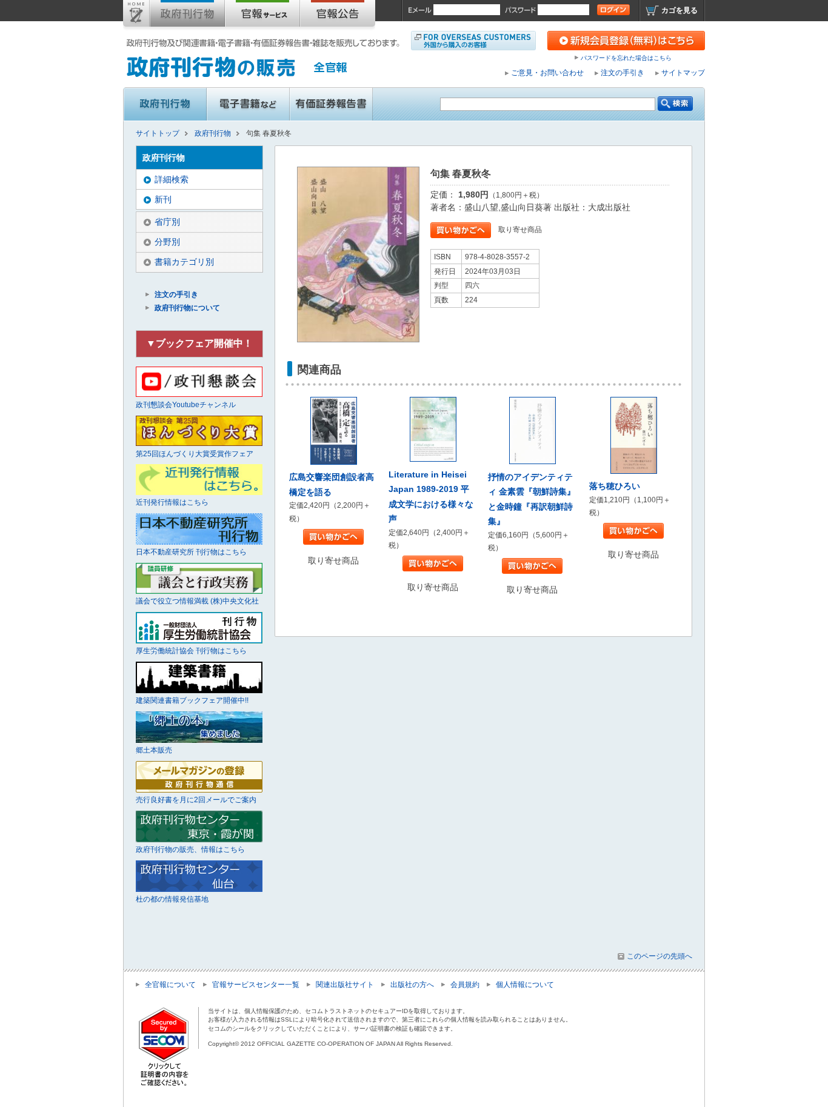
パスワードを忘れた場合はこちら (626, 58)
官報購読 (262, 16)
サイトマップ (683, 72)
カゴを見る (679, 10)
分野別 (167, 242)
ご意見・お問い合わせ (547, 72)
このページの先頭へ (659, 956)
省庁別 (167, 222)
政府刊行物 (187, 16)
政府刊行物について (187, 308)
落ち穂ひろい (614, 486)
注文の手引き (622, 72)
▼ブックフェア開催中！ (199, 343)
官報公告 (337, 16)
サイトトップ (136, 16)
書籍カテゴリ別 (184, 262)
